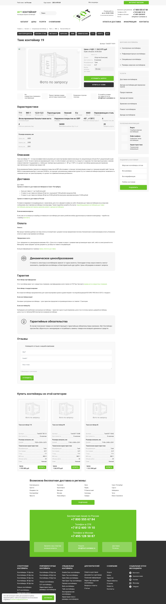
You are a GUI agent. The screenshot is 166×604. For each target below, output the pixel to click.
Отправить (27, 378)
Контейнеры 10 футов (25, 572)
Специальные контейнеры (131, 59)
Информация (130, 22)
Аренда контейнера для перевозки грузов (132, 86)
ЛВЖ (72, 33)
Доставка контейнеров (128, 79)
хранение (41, 207)
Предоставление (126, 92)
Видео (132, 127)
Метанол (53, 33)
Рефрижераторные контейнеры (133, 54)
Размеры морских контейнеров (133, 65)
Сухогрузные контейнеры (131, 48)
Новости (110, 586)
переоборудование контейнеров (87, 205)
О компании (54, 22)
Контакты (144, 22)
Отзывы (110, 583)
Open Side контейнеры (70, 578)
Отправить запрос (99, 78)
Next (27, 68)
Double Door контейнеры (71, 572)
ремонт (47, 207)
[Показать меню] (18, 22)
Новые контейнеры (24, 587)
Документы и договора (93, 575)
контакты (27, 217)
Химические (83, 33)
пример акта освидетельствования (95, 284)
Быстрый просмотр (32, 418)
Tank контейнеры (68, 589)
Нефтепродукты (25, 33)
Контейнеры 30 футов (25, 578)
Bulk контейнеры (68, 586)
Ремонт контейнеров (128, 109)
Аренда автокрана (126, 98)
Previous (16, 68)
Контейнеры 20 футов (25, 575)
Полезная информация (92, 578)
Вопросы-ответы (90, 585)
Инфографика (135, 136)
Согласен (48, 598)
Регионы (115, 548)
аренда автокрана (32, 207)
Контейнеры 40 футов (25, 581)
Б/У (107, 33)
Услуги (42, 22)
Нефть (100, 33)
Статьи (87, 588)
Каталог (24, 22)
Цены (33, 22)
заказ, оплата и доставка (47, 249)
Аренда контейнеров (127, 115)
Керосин (63, 33)
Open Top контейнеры (70, 575)
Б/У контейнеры (23, 590)
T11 (92, 33)
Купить (42, 467)
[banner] (83, 16)
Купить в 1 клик (98, 85)
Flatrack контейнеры (69, 583)
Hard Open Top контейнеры (72, 581)
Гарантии (110, 578)
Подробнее (83, 502)
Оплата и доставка (112, 22)
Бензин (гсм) (40, 33)
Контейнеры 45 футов (25, 583)
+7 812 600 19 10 (139, 12)
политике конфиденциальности (19, 599)
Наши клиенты (112, 581)
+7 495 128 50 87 (139, 14)
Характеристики (136, 145)
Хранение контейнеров (128, 104)
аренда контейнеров (57, 207)
